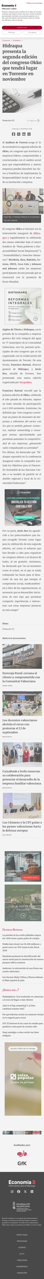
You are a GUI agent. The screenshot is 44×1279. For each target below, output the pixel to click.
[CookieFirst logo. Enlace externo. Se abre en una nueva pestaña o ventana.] (9, 5)
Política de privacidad (34, 3)
